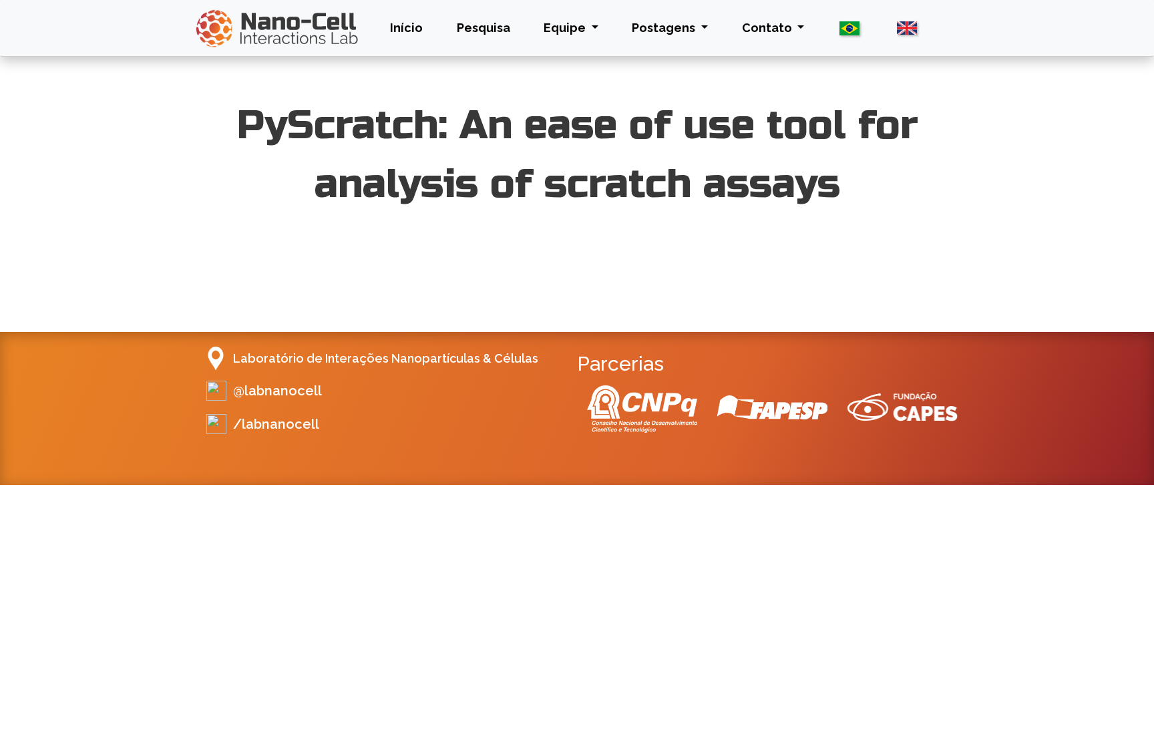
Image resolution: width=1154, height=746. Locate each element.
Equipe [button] (566, 28)
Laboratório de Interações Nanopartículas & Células (385, 358)
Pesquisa (483, 28)
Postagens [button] (665, 28)
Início (409, 27)
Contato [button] (768, 28)
